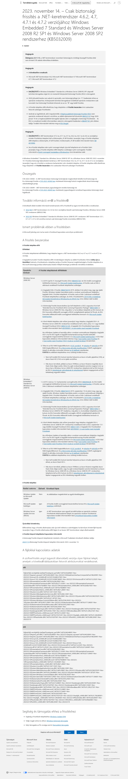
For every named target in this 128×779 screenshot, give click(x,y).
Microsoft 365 (43, 3)
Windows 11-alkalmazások (12, 755)
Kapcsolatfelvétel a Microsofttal (46, 775)
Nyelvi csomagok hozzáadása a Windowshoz (53, 152)
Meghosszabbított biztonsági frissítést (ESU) (76, 114)
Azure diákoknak (50, 765)
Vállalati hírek (107, 749)
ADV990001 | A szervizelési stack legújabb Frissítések (80, 328)
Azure (65, 749)
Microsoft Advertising (69, 758)
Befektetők (106, 755)
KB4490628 (87, 382)
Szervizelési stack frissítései (88, 339)
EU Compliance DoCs (103, 775)
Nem (82, 732)
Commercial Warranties (32, 762)
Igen (69, 732)
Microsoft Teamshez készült (71, 765)
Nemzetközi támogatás (61, 725)
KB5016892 (94, 409)
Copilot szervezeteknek (12, 742)
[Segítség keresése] (114, 2)
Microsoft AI (67, 742)
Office (51, 3)
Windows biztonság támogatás (57, 721)
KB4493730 (76, 281)
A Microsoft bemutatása (109, 746)
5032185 (29, 216)
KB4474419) (65, 391)
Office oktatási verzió (51, 755)
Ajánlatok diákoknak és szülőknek (54, 762)
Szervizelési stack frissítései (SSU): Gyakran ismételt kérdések (65, 341)
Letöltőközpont (30, 746)
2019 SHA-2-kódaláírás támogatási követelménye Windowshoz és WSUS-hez (71, 298)
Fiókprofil (29, 742)
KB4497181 (86, 121)
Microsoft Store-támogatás (33, 749)
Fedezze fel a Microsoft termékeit (14, 752)
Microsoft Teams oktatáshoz (53, 749)
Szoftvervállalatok (88, 763)
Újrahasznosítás (31, 758)
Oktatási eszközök (50, 746)
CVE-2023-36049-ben (47, 190)
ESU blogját (64, 123)
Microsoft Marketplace (89, 757)
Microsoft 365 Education (52, 752)
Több (66, 3)
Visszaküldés (30, 752)
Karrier (105, 742)
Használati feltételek (71, 775)
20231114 (26, 542)
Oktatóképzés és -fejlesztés (52, 758)
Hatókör (26, 46)
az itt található (75, 350)
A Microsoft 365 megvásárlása (81, 3)
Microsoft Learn (88, 746)
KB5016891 (94, 308)
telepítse (87, 346)
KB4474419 (65, 290)
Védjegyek (81, 775)
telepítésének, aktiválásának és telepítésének (67, 370)
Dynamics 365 (67, 752)
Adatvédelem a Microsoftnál (110, 752)
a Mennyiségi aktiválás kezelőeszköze (74, 348)
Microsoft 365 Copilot (69, 762)
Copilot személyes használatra (13, 746)
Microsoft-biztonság (69, 746)
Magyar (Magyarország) (15, 772)
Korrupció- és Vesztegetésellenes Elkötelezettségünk (112, 759)
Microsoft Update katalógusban (71, 283)
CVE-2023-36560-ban (47, 181)
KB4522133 (86, 116)
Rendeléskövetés (31, 755)
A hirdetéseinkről (91, 775)
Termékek (58, 3)
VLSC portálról (76, 346)
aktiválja (95, 346)
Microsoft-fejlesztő (89, 742)
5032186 (29, 210)
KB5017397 (75, 427)
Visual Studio (87, 766)
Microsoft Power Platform (90, 760)
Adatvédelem (60, 775)
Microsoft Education (51, 742)
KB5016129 (66, 326)
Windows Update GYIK (58, 717)
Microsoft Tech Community (90, 754)
